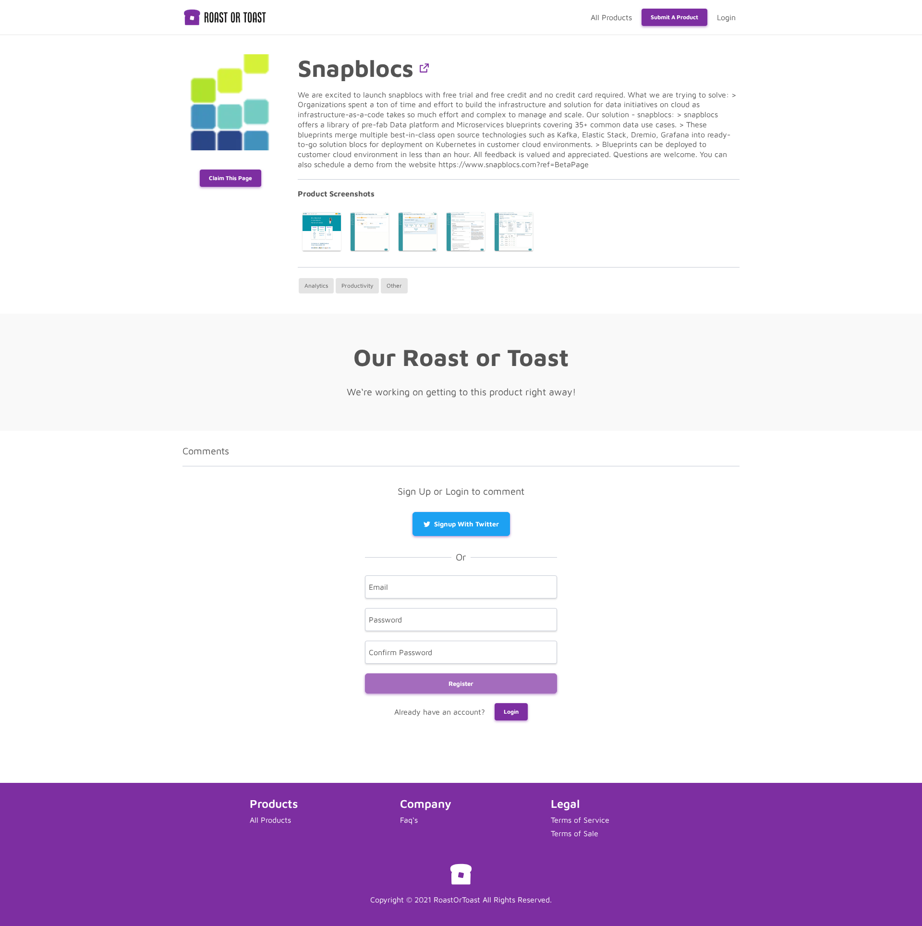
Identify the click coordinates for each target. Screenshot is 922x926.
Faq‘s (409, 820)
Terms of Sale (574, 833)
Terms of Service (580, 820)
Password (385, 619)
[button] (424, 68)
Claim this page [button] (230, 178)
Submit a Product (674, 17)
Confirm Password (400, 652)
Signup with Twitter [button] (466, 524)
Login (726, 17)
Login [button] (511, 711)
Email (378, 587)
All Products (611, 17)
